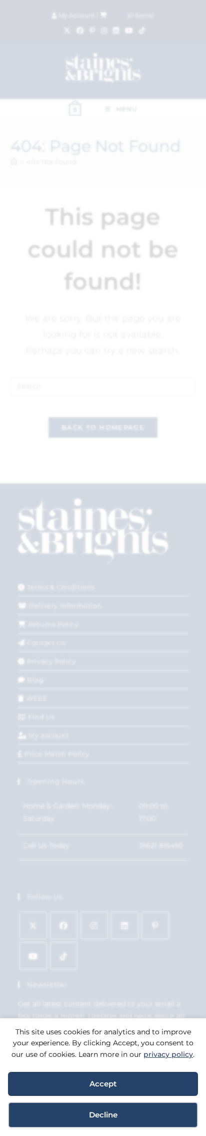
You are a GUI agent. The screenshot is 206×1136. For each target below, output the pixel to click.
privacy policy (168, 1054)
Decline (103, 1114)
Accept (103, 1083)
